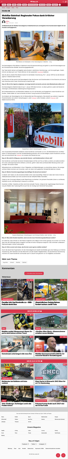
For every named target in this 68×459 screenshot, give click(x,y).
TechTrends (57, 432)
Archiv (29, 421)
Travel (29, 432)
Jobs (19, 448)
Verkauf (34, 98)
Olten (13, 7)
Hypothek (40, 72)
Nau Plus (30, 419)
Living (16, 430)
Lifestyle (3, 421)
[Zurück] (2, 1)
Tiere (16, 432)
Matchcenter (44, 416)
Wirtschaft (3, 419)
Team (15, 448)
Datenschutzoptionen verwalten (53, 448)
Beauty (3, 435)
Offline (7, 21)
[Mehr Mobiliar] (34, 311)
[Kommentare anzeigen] (63, 455)
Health (2, 430)
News (2, 416)
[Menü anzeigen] (66, 1)
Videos (16, 419)
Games (43, 419)
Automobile (44, 432)
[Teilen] (58, 455)
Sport (29, 416)
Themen (17, 421)
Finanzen (53, 98)
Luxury (43, 430)
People (56, 416)
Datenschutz (30, 448)
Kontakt (24, 448)
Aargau (8, 7)
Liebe (29, 430)
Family (56, 430)
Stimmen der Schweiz (60, 419)
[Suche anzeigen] (63, 1)
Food (2, 432)
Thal (17, 7)
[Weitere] (60, 5)
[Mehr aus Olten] (34, 361)
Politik (16, 416)
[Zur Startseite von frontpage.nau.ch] (34, 1)
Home (3, 7)
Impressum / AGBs (39, 448)
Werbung (10, 448)
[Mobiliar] (34, 11)
